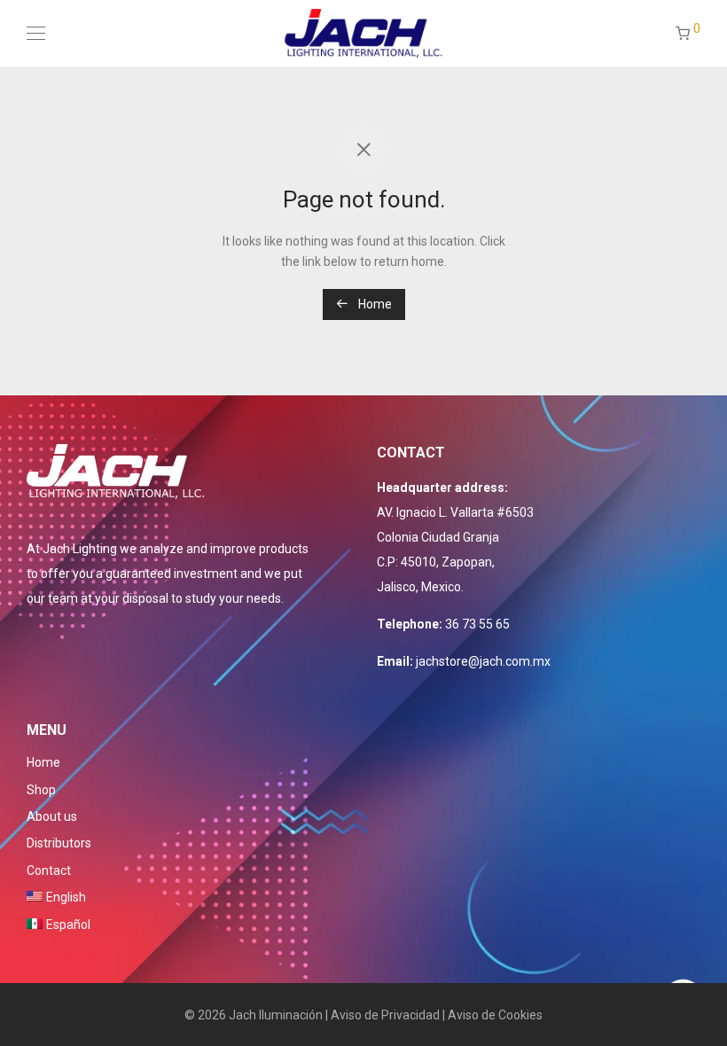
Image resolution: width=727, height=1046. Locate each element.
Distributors (59, 843)
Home (374, 304)
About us (52, 816)
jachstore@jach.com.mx (483, 661)
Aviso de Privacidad (385, 1015)
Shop (41, 790)
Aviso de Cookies (495, 1015)
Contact (49, 870)
